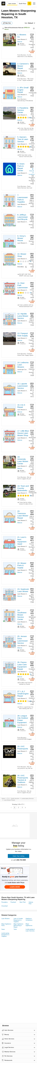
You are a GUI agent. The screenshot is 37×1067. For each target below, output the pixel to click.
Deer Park (23, 902)
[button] (34, 3)
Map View (8, 23)
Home (3, 798)
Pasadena (4, 902)
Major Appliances (29, 924)
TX (8, 798)
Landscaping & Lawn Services (30, 930)
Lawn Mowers (5, 918)
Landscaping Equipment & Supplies (5, 934)
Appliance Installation (29, 919)
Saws (3, 929)
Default (30, 23)
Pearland (13, 902)
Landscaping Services (27, 798)
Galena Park (31, 902)
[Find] (29, 3)
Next (25, 807)
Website (19, 41)
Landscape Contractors (24, 369)
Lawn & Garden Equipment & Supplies (18, 920)
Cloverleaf (4, 906)
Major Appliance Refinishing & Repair (18, 925)
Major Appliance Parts (6, 924)
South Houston (15, 798)
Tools (15, 929)
